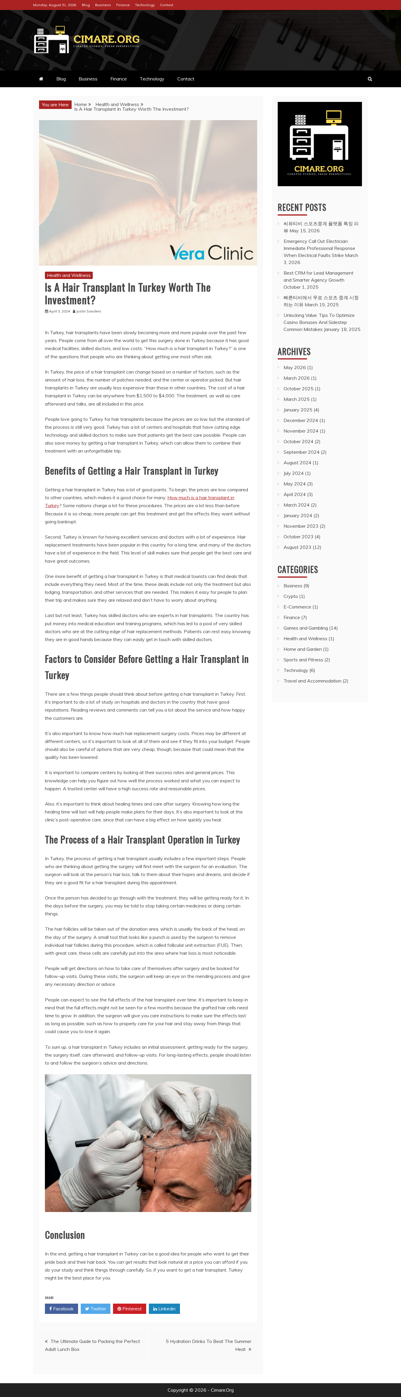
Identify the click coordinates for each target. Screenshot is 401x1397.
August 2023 (297, 547)
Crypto (291, 596)
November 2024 (301, 431)
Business (103, 5)
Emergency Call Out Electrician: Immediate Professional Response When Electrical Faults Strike (319, 248)
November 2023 (301, 526)
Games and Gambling (306, 628)
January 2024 (298, 515)
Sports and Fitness (303, 660)
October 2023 (299, 536)
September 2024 (302, 452)
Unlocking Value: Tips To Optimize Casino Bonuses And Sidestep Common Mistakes (319, 322)
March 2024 (297, 505)
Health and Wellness (69, 275)
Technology (145, 5)
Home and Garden (303, 649)
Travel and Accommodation (312, 681)
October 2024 (299, 441)
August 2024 (297, 462)
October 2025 (299, 388)
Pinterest (131, 1309)
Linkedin (166, 1309)
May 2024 (295, 484)
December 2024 (301, 420)
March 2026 (297, 378)
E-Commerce (297, 607)
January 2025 (298, 410)
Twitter (97, 1309)
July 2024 (294, 473)
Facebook (63, 1309)
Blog (86, 5)
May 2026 (295, 367)
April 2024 (295, 494)
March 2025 (297, 399)
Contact (166, 5)
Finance (123, 5)
